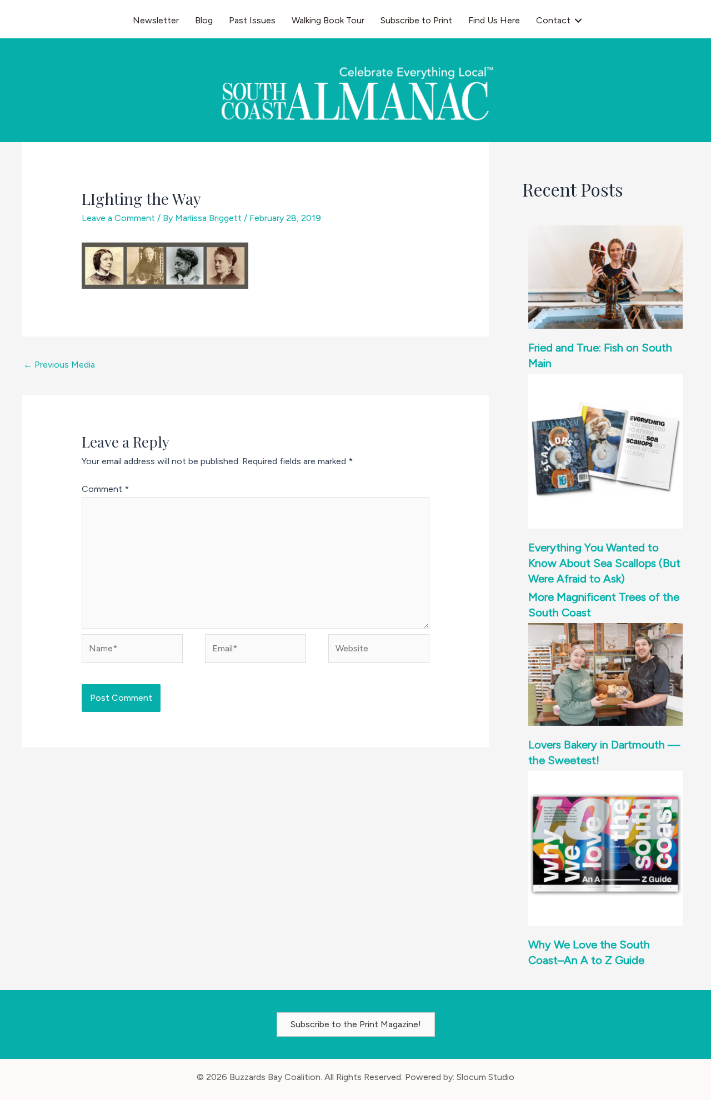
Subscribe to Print (416, 20)
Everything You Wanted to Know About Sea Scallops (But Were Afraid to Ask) (604, 563)
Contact (553, 20)
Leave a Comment (118, 218)
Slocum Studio (485, 1077)
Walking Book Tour (328, 20)
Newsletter (156, 20)
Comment (105, 489)
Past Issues (252, 20)
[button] (578, 20)
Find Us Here (494, 20)
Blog (204, 20)
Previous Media (59, 364)
